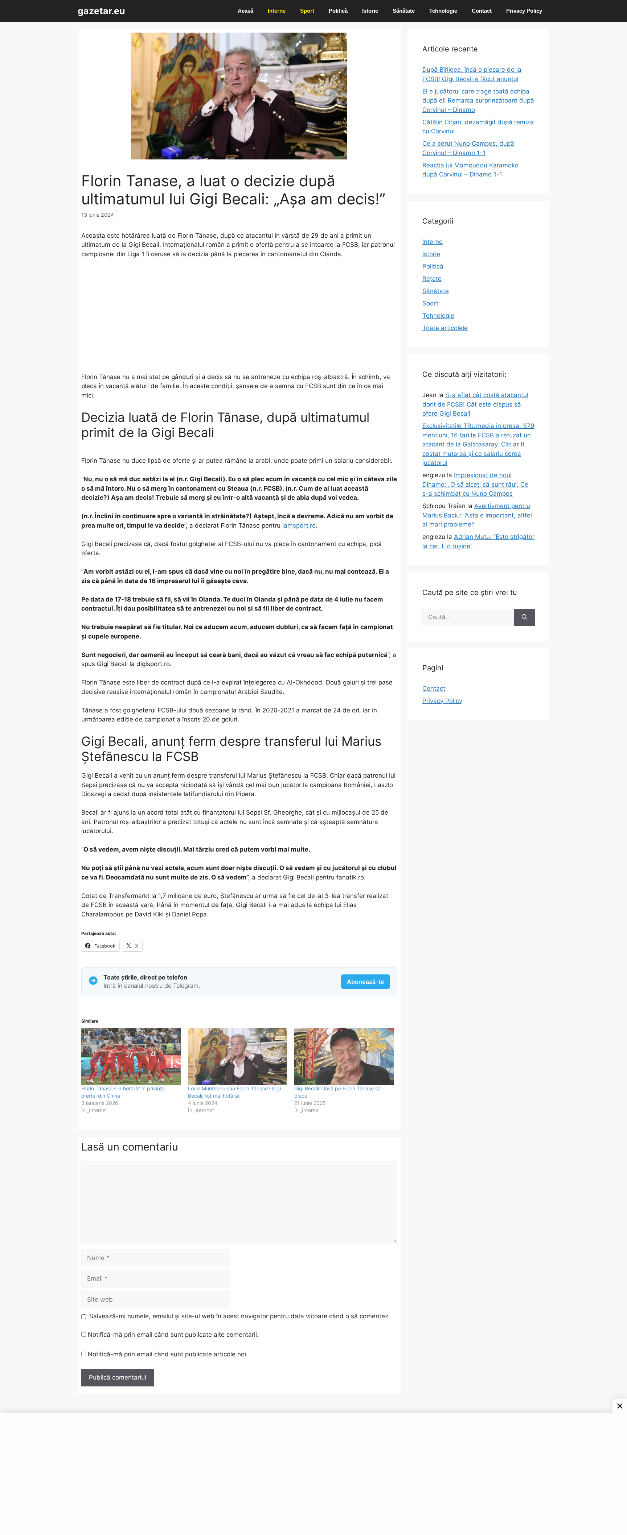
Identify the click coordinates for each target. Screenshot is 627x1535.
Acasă (245, 11)
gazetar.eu (101, 10)
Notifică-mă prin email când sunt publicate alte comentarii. (173, 1334)
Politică (338, 11)
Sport (307, 11)
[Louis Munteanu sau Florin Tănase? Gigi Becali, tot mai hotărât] (237, 1056)
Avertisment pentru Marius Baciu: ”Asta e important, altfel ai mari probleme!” (477, 515)
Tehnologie (443, 11)
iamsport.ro (299, 525)
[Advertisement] (239, 319)
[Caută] (524, 617)
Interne (277, 11)
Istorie (370, 11)
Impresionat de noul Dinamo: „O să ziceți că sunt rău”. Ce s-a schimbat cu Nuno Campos (475, 484)
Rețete (432, 278)
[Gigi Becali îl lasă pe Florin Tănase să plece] (344, 1056)
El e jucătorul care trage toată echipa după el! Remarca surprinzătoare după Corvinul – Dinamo (478, 100)
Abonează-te (365, 981)
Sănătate (404, 11)
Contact (482, 11)
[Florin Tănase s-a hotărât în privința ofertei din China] (131, 1056)
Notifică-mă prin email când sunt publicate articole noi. (168, 1354)
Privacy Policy (524, 11)
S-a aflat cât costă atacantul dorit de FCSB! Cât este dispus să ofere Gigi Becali (475, 404)
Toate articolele (445, 328)
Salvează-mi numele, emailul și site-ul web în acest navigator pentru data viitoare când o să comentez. (239, 1316)
